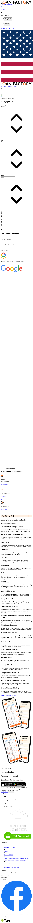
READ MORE (4, 792)
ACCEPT (11, 792)
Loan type (3, 140)
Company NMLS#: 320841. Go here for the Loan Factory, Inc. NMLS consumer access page (16, 859)
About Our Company (9, 847)
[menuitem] (8, 19)
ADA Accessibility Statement (11, 867)
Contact (6, 851)
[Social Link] (16, 911)
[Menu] (1, 88)
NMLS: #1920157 (8, 855)
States (2, 175)
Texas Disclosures (8, 863)
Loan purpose (4, 105)
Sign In (2, 28)
